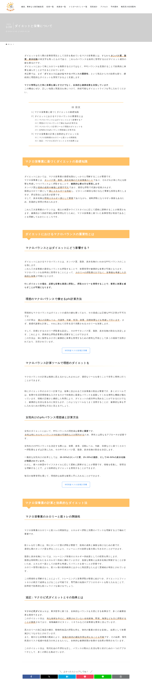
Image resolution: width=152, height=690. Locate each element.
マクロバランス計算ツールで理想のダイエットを (61, 127)
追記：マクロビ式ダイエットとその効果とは (59, 141)
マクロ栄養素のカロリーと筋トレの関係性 (58, 137)
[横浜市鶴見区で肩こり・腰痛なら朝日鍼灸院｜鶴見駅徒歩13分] (10, 6)
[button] (31, 677)
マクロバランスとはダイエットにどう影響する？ (61, 120)
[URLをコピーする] (120, 677)
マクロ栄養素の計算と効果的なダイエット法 (57, 134)
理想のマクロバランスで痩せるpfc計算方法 (58, 123)
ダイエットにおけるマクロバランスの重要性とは (59, 116)
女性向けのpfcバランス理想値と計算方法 (57, 130)
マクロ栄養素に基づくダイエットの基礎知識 (57, 112)
